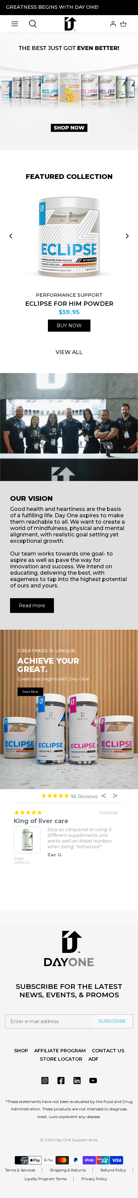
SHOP (21, 1051)
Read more (32, 606)
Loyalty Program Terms (45, 1179)
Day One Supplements (76, 1139)
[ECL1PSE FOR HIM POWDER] (69, 238)
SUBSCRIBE (112, 1021)
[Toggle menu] (14, 23)
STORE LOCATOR (61, 1059)
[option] (69, 84)
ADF (93, 1059)
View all (69, 352)
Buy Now (69, 326)
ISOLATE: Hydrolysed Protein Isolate (80, 862)
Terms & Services (20, 1170)
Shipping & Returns (68, 1170)
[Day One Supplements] (70, 24)
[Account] (112, 24)
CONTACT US (108, 1051)
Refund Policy (113, 1170)
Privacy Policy (94, 1179)
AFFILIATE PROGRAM (60, 1051)
